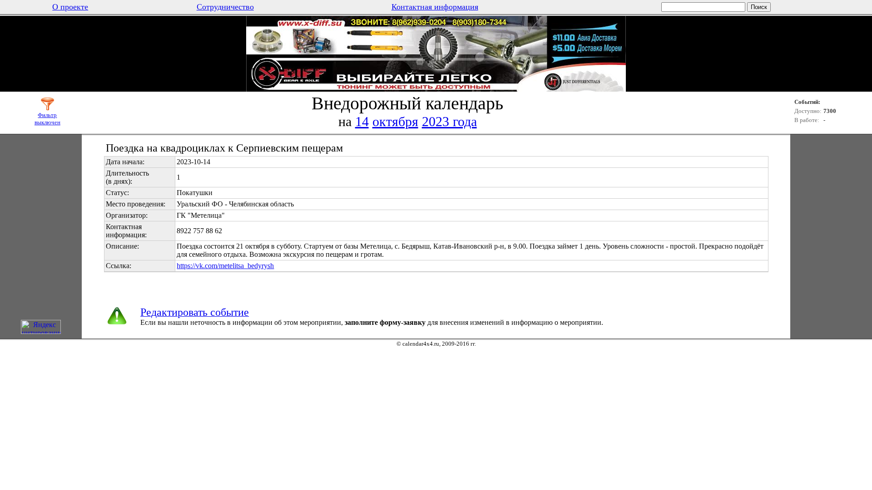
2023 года (449, 121)
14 (362, 121)
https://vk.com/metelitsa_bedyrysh (225, 266)
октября (395, 121)
